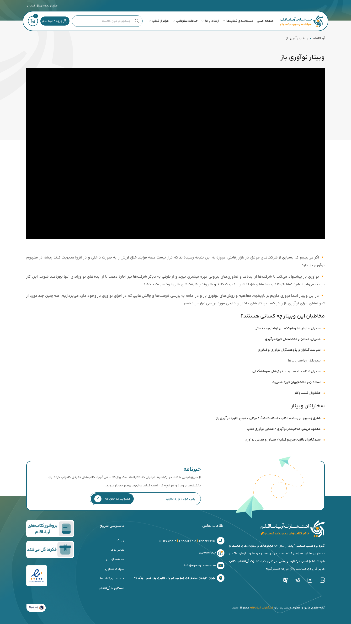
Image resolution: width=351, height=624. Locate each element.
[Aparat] (285, 580)
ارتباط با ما (212, 21)
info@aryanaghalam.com (200, 565)
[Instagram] (310, 580)
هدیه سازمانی (115, 559)
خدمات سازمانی (187, 21)
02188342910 (207, 541)
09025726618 (167, 541)
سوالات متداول (114, 569)
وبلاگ (120, 540)
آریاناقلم (319, 38)
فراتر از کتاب (160, 21)
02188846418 (187, 541)
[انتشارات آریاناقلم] (301, 21)
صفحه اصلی (265, 21)
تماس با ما (117, 550)
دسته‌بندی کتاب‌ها (239, 21)
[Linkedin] (322, 580)
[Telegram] (297, 580)
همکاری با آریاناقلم (111, 588)
